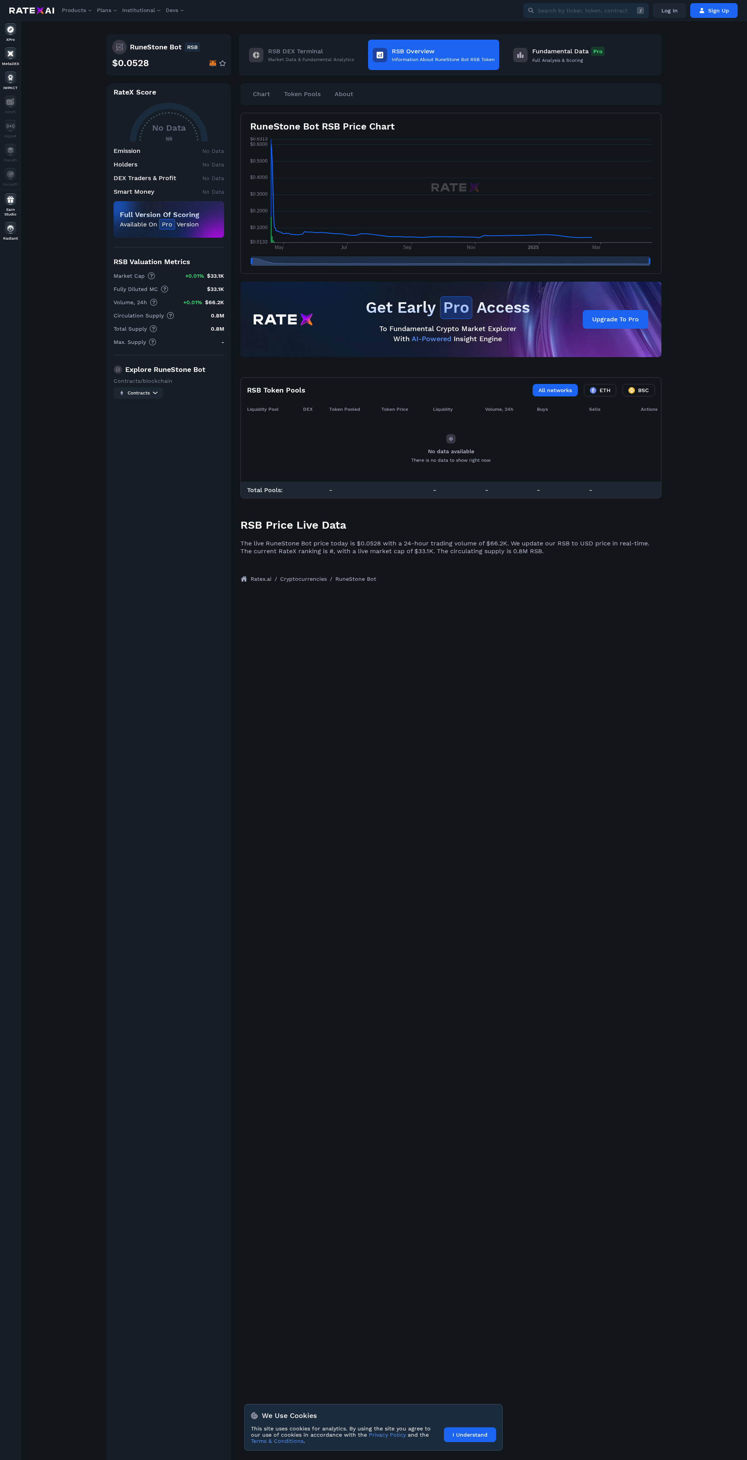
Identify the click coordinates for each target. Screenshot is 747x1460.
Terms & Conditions (277, 1441)
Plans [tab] (104, 10)
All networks (555, 390)
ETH (605, 390)
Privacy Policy (387, 1435)
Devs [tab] (172, 10)
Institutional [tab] (138, 10)
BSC (643, 390)
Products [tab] (74, 10)
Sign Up (718, 10)
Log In (669, 10)
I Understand (469, 1435)
